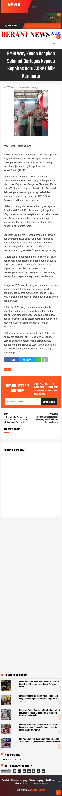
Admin (35, 7)
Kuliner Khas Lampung (22, 784)
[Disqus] (31, 556)
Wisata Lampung (36, 780)
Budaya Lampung (41, 784)
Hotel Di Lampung (53, 780)
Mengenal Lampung (19, 780)
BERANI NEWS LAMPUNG (37, 790)
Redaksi (5, 780)
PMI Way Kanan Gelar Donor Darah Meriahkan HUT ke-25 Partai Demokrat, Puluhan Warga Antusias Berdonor (39, 740)
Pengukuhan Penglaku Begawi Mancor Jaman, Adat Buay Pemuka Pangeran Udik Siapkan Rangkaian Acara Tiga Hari (39, 698)
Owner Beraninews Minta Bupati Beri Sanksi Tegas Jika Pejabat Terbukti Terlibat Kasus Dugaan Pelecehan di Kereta (39, 684)
